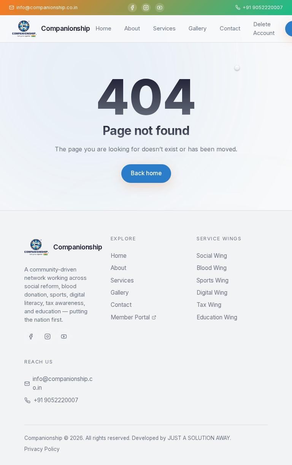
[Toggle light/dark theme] (237, 67)
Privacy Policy (42, 449)
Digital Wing (212, 292)
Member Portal (130, 317)
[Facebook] (132, 7)
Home (103, 28)
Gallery (197, 28)
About (132, 28)
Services (164, 28)
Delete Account (264, 28)
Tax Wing (209, 304)
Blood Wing (212, 267)
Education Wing (217, 317)
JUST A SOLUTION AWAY (199, 438)
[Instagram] (146, 7)
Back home (146, 173)
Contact (230, 28)
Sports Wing (213, 280)
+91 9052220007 (55, 400)
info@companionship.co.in (63, 383)
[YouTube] (159, 7)
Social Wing (212, 255)
